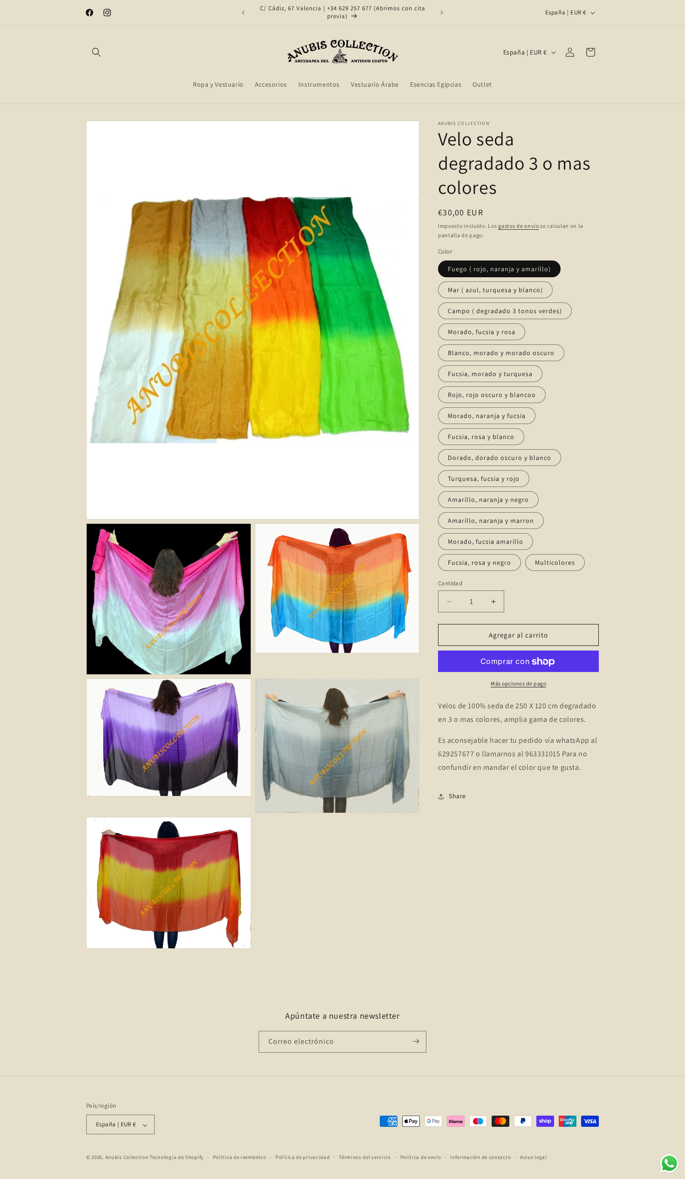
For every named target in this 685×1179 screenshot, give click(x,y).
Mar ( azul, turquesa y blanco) (495, 290)
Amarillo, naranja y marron (491, 520)
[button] (96, 52)
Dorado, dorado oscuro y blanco (499, 457)
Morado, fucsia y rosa (481, 332)
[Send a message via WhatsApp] (669, 1163)
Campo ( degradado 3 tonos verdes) (505, 311)
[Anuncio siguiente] (442, 12)
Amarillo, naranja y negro (488, 499)
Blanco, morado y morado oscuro (501, 353)
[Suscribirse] (415, 1041)
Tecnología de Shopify (177, 1157)
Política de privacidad (302, 1157)
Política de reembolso (240, 1157)
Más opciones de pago (518, 683)
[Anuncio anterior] (243, 12)
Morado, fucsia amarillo (485, 541)
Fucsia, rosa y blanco (481, 436)
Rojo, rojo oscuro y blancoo (492, 395)
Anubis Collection (127, 1157)
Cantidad (450, 583)
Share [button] (457, 796)
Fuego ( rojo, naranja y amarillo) (499, 269)
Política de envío (420, 1157)
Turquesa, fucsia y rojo (484, 478)
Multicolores (555, 562)
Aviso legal (533, 1157)
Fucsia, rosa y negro (479, 562)
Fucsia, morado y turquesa (490, 374)
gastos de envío (518, 225)
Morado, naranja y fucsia (487, 415)
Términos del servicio (365, 1157)
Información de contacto (480, 1157)
